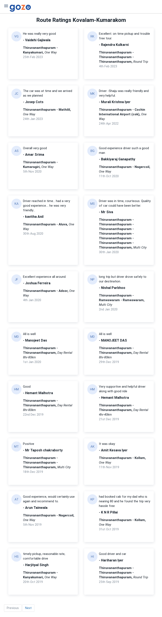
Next (28, 608)
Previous (13, 608)
